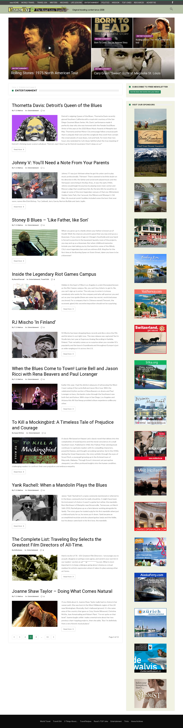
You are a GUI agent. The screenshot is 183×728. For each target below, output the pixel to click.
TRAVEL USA (42, 2)
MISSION (115, 2)
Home (14, 87)
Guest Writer (19, 433)
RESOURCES (139, 2)
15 (47, 637)
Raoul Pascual (19, 279)
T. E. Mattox (18, 110)
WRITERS (53, 2)
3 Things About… (70, 721)
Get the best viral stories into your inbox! (144, 92)
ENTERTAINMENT (92, 2)
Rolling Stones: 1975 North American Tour (44, 73)
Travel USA (45, 279)
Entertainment (20, 68)
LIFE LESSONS (76, 2)
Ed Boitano (18, 550)
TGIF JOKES (126, 2)
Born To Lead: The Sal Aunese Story (111, 42)
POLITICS (105, 2)
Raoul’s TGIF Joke (101, 721)
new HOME (14, 2)
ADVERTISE (151, 2)
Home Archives (137, 721)
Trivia (126, 721)
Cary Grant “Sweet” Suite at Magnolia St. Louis (127, 73)
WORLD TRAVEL (27, 2)
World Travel (45, 721)
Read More (18, 149)
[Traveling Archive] (57, 9)
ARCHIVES (64, 2)
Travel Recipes (85, 721)
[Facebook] (172, 2)
